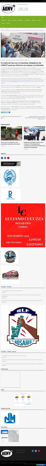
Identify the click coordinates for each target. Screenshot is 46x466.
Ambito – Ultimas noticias (9, 351)
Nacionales (18, 60)
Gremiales (20, 20)
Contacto (8, 23)
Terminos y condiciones (20, 450)
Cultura (39, 20)
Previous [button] (1, 138)
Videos (3, 23)
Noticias (3, 20)
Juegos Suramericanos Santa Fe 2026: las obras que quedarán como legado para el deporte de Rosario (22, 300)
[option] (11, 137)
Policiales (15, 20)
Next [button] (44, 138)
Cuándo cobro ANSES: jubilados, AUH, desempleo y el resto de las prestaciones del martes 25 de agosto (22, 359)
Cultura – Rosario (7, 286)
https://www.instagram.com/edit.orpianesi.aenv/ (5, 158)
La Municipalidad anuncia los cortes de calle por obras (12, 290)
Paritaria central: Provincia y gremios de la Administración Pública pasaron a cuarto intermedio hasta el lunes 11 (35, 118)
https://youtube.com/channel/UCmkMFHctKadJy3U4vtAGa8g (8, 158)
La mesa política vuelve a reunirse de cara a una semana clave (14, 355)
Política (9, 20)
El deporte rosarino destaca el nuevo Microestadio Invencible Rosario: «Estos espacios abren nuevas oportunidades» (21, 295)
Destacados (8, 60)
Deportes (34, 20)
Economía (27, 20)
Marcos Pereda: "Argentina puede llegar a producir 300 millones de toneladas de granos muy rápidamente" (22, 363)
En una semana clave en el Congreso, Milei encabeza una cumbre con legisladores (11, 144)
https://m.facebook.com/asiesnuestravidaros (2, 158)
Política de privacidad (20, 452)
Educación (13, 60)
